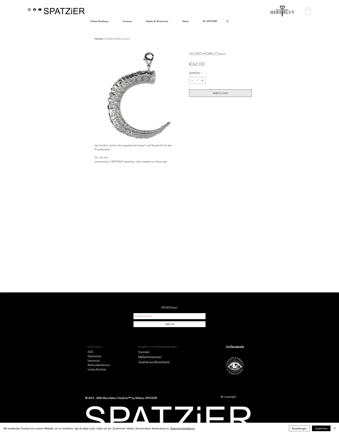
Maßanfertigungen (150, 356)
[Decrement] (192, 80)
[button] (308, 11)
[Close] (335, 428)
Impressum (94, 360)
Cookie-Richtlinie (97, 369)
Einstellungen (299, 428)
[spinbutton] (197, 80)
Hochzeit (144, 351)
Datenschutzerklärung (182, 428)
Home (98, 38)
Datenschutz (94, 355)
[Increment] (202, 80)
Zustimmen (321, 428)
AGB (90, 351)
